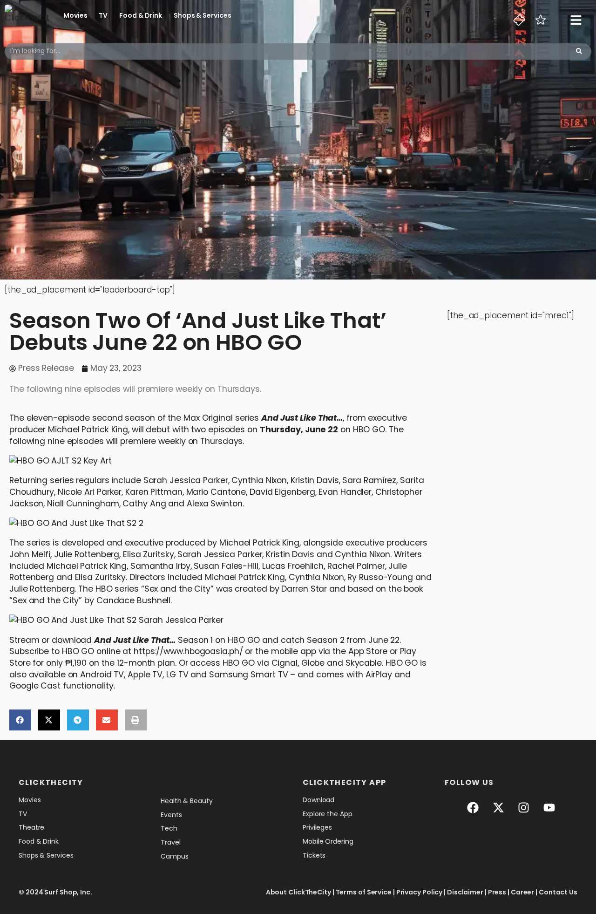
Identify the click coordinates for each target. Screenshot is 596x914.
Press (497, 892)
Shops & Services (202, 15)
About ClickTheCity (298, 892)
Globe (313, 662)
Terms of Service (364, 892)
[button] (20, 719)
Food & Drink (140, 15)
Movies (75, 15)
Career (522, 892)
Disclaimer (465, 892)
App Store (369, 651)
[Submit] (579, 51)
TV (103, 15)
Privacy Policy (419, 892)
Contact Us (558, 892)
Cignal (284, 662)
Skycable (363, 662)
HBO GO (369, 429)
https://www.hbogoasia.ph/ (188, 651)
